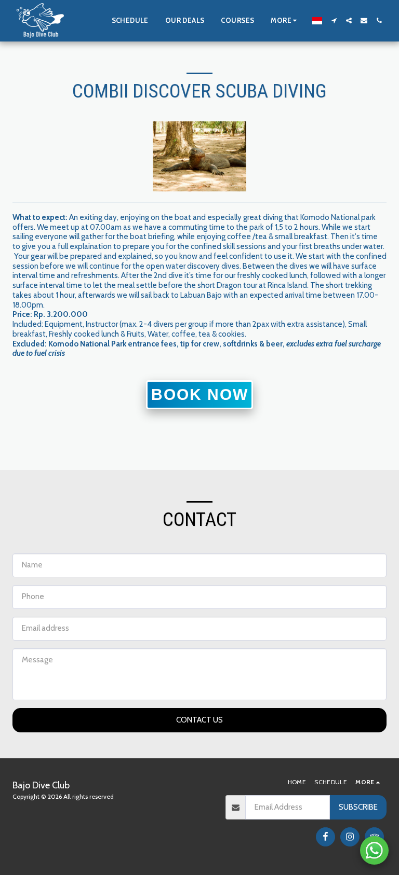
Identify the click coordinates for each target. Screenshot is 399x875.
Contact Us (199, 720)
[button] (334, 20)
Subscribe (358, 807)
